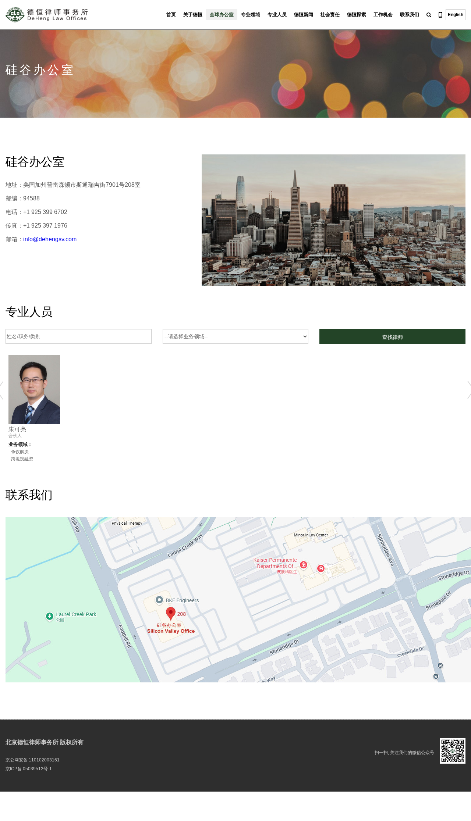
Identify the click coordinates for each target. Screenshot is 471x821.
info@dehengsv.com (50, 239)
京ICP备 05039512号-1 (29, 768)
